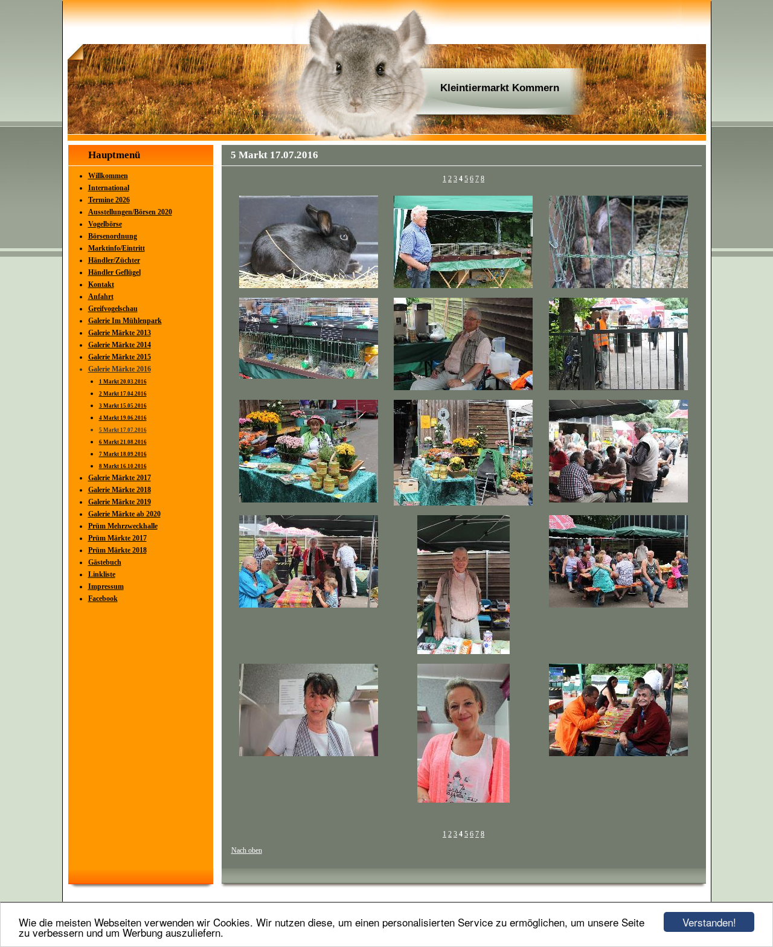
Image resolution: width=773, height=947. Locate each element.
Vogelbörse (105, 224)
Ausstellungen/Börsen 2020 (130, 212)
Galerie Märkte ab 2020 (124, 514)
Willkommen (108, 176)
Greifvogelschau (113, 308)
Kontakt (101, 284)
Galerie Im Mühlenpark (125, 320)
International (108, 188)
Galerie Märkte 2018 (119, 490)
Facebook (103, 598)
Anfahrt (101, 296)
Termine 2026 (109, 200)
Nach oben (246, 850)
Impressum (106, 586)
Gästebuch (104, 562)
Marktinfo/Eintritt (116, 248)
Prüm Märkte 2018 (117, 550)
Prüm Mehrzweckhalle (123, 526)
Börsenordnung (112, 236)
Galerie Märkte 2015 (119, 357)
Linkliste (101, 574)
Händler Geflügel (114, 272)
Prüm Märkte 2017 (117, 538)
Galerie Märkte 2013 (119, 333)
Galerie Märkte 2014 (119, 345)
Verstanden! (709, 921)
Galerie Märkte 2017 (119, 478)
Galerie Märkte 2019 (119, 502)
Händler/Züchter (114, 260)
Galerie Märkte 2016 (119, 369)
